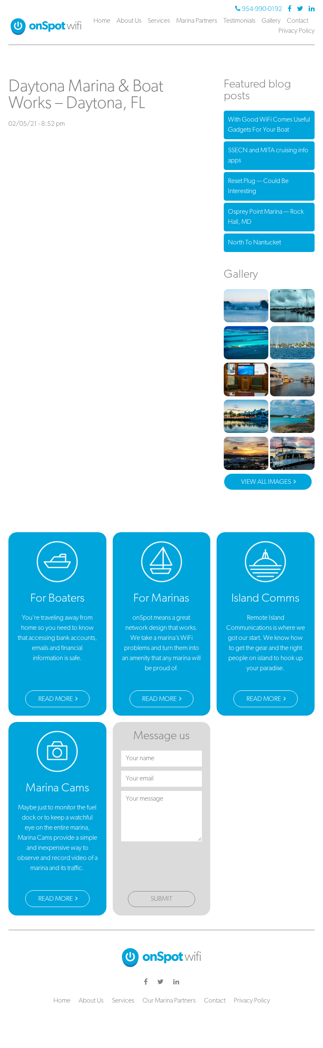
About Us (128, 21)
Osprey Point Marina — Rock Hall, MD (266, 217)
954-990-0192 (262, 9)
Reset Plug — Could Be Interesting (258, 186)
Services (159, 21)
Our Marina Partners (169, 1001)
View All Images (266, 482)
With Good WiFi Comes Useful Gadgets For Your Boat (269, 125)
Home (101, 21)
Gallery (271, 21)
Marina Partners (196, 21)
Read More (56, 699)
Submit (161, 899)
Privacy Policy (296, 31)
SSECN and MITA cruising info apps (268, 155)
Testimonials (239, 21)
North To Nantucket (254, 242)
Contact (297, 21)
